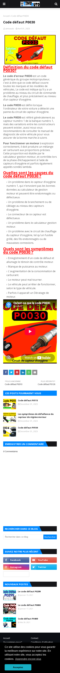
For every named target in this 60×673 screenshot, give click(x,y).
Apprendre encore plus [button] (28, 659)
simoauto (9, 28)
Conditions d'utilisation (42, 642)
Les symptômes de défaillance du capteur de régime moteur (36, 416)
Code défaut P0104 (28, 427)
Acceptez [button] (18, 667)
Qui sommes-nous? (12, 642)
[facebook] (16, 560)
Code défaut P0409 (28, 618)
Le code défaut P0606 (29, 605)
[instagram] (16, 567)
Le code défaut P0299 (29, 591)
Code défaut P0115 (28, 400)
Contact (34, 638)
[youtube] (44, 560)
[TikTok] (16, 574)
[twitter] (44, 567)
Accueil (6, 16)
